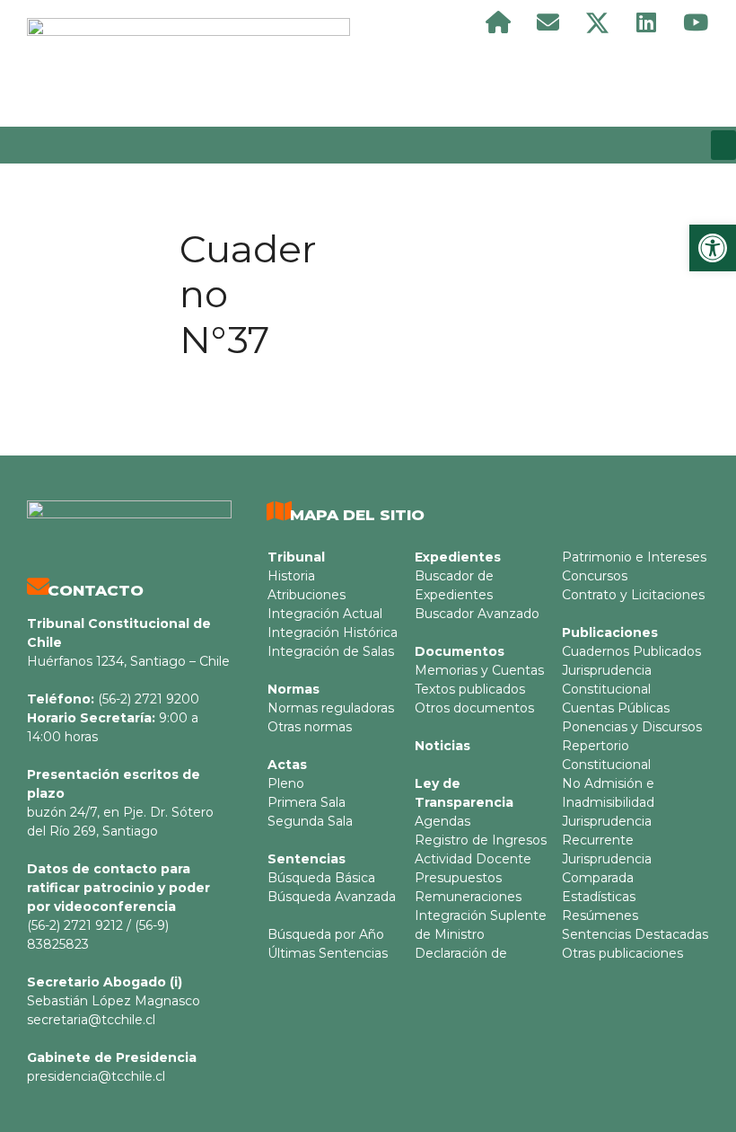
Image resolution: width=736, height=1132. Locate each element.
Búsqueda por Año (325, 934)
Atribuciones (306, 595)
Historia (291, 576)
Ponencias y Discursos (632, 727)
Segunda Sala (310, 821)
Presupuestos (458, 878)
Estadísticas (598, 897)
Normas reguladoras (330, 708)
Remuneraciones (468, 897)
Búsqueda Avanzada (331, 897)
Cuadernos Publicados (631, 651)
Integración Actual (324, 614)
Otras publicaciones (622, 953)
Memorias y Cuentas (479, 670)
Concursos (594, 576)
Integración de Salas (330, 651)
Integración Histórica (332, 632)
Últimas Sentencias (327, 953)
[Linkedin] (646, 22)
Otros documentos (474, 708)
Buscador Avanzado (477, 614)
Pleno (285, 783)
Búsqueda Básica (321, 878)
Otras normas (309, 727)
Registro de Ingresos (481, 840)
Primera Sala (306, 802)
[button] (723, 145)
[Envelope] (547, 22)
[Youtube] (695, 22)
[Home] (498, 22)
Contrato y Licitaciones (633, 595)
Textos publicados (470, 689)
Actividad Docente (473, 859)
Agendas (442, 821)
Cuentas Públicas (616, 708)
